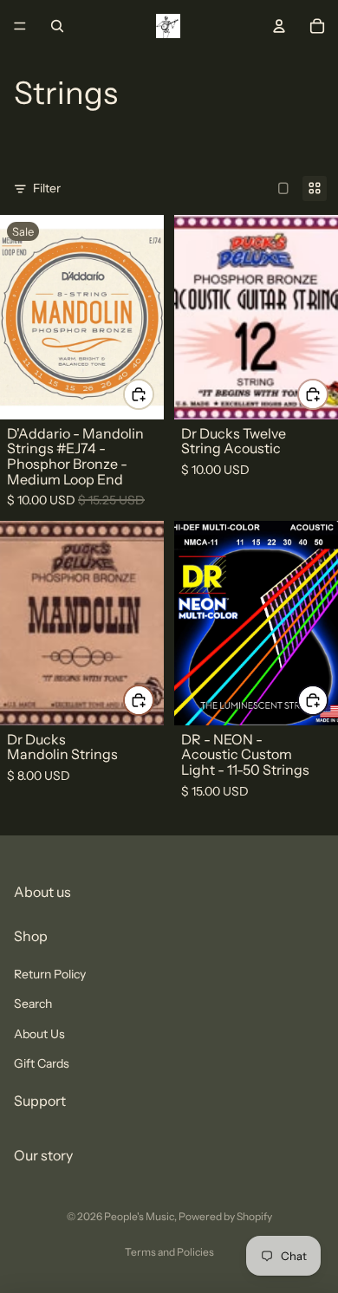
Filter (47, 188)
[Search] (57, 26)
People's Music (139, 1216)
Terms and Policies (169, 1251)
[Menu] (20, 26)
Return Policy (50, 974)
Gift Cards (41, 1063)
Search (33, 1003)
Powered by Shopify (225, 1216)
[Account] (279, 26)
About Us (39, 1034)
